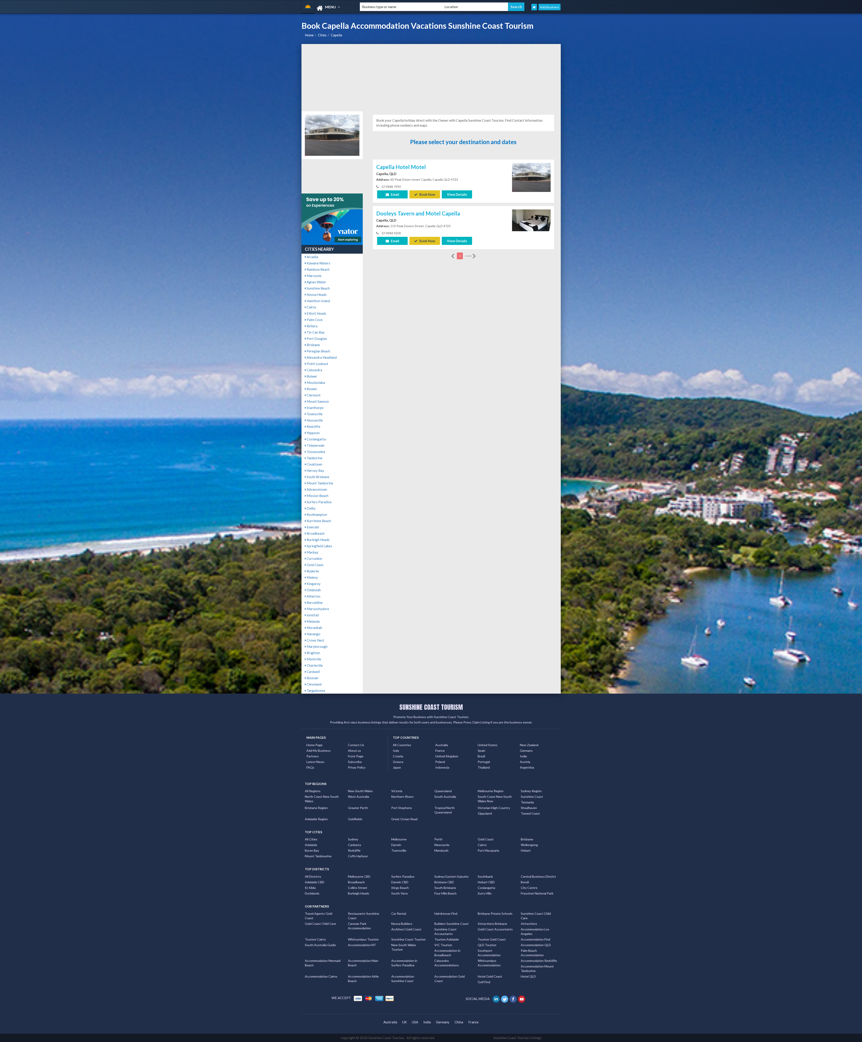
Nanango (313, 634)
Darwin (396, 845)
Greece (398, 762)
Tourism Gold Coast (492, 939)
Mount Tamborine (319, 483)
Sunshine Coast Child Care (536, 916)
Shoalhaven (529, 808)
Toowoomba (315, 452)
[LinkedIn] (496, 999)
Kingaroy (313, 584)
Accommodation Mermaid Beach (323, 963)
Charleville (314, 665)
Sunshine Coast (532, 796)
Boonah (312, 678)
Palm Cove (314, 320)
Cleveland (313, 684)
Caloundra (314, 370)
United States (487, 745)
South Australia (445, 796)
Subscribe (355, 762)
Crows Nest (315, 640)
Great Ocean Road (404, 819)
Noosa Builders (401, 923)
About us (354, 750)
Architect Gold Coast (406, 929)
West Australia (358, 796)
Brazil (481, 756)
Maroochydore (317, 609)
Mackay (312, 552)
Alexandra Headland (321, 357)
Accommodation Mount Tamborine (537, 968)
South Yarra (399, 893)
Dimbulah (313, 590)
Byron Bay (312, 850)
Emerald (312, 527)
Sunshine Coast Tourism (408, 939)
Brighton (313, 653)
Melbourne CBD (359, 876)
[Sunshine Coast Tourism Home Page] (534, 7)
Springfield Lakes (319, 546)
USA (415, 1022)
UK (404, 1022)
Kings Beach (400, 888)
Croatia (398, 756)
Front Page (355, 756)
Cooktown (314, 464)
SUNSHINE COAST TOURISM (431, 707)
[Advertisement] (431, 77)
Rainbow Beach (318, 269)
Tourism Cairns (315, 939)
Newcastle (441, 845)
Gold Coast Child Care (320, 923)
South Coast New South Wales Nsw (495, 799)
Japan (397, 767)
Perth (438, 839)
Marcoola (313, 276)
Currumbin (314, 558)
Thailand (484, 767)
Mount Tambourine (318, 856)
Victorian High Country (494, 808)
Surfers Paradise (319, 502)
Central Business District (538, 876)
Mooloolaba (315, 382)
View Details (457, 194)
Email (394, 194)
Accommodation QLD (536, 945)
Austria (525, 762)
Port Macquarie (488, 850)
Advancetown (316, 489)
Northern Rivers (402, 796)
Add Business (549, 7)
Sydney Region (531, 791)
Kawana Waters (318, 263)
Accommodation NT (362, 945)
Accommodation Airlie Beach (363, 978)
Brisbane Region (316, 808)
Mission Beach (317, 496)
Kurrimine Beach (318, 521)
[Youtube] (522, 999)
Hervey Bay (315, 470)
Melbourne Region (491, 791)
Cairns (311, 307)
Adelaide (311, 845)
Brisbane (313, 345)
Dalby (311, 508)
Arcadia (312, 257)
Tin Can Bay (315, 332)
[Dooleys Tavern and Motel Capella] (531, 220)
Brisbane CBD (444, 882)
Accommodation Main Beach (363, 963)
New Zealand (529, 745)
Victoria (396, 791)
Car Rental (398, 913)
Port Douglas (316, 338)
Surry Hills (485, 893)
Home (309, 35)
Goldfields (355, 819)
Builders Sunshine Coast (451, 923)
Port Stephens (401, 808)
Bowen (311, 389)
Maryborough (317, 646)
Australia (441, 745)
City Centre (529, 888)
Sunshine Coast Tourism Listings (517, 1038)
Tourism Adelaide (446, 939)
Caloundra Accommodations (446, 963)
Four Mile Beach (445, 893)
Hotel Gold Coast (490, 976)
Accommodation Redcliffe (539, 961)
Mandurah (441, 850)
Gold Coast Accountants (495, 929)
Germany (526, 750)
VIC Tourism (443, 945)
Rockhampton (316, 514)
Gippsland (485, 813)
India (523, 756)
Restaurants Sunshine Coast (363, 916)
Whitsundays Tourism (363, 939)
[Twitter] (505, 999)
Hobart (526, 850)
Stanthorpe (314, 408)
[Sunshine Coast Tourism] (327, 8)
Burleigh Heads (318, 540)
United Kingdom (446, 756)
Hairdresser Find (445, 913)
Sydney (353, 839)
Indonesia (442, 767)
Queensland (443, 791)
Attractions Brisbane (492, 923)
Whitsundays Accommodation (489, 963)
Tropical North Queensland (444, 810)
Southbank (485, 876)
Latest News (315, 762)
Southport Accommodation (489, 953)
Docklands (312, 893)
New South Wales (360, 791)
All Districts (313, 876)
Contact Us (356, 745)
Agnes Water (316, 282)
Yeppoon (313, 433)
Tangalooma (315, 690)
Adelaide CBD (314, 882)
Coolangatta (316, 439)
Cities (322, 35)
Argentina (527, 767)
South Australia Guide (320, 945)
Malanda (313, 621)
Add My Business (318, 750)
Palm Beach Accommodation (532, 953)
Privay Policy (356, 767)
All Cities (311, 839)
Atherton (313, 596)
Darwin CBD (399, 882)
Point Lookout (317, 364)
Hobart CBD (486, 882)
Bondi (525, 882)
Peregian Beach (318, 351)
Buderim (312, 571)
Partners (312, 756)
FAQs (310, 767)
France (440, 750)
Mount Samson (317, 401)
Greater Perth (358, 808)
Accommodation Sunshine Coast (402, 978)
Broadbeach (315, 533)
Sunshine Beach (318, 288)
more (468, 255)
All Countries (402, 745)
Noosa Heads (316, 294)
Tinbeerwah (315, 445)
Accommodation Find (535, 939)
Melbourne (399, 839)
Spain (481, 750)
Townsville (314, 414)
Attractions (529, 923)
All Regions (313, 791)
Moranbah (314, 628)
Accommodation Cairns (321, 976)
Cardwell (313, 672)
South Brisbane (317, 477)
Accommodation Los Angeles (535, 931)
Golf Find (484, 982)
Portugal (484, 762)
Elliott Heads (316, 313)
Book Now (427, 194)
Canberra (354, 845)
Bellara (311, 326)
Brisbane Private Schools (495, 913)
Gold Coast (314, 565)
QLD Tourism (487, 945)
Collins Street (357, 888)
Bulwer (311, 376)
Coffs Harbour (358, 856)
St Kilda (310, 888)
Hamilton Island (318, 301)
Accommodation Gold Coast (449, 978)
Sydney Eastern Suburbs (451, 876)
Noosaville (314, 420)
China (459, 1022)
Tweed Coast (530, 813)
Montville (313, 659)
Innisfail (312, 615)
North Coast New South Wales (322, 799)
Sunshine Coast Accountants (445, 931)
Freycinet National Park (537, 893)
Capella (336, 35)
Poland (440, 762)
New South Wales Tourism (403, 947)
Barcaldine (314, 602)
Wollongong (529, 845)
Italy (396, 750)
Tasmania (527, 802)
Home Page (314, 745)
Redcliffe (313, 426)
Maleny (312, 577)
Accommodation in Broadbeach (447, 953)
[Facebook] (513, 999)
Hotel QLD (528, 976)
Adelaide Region (316, 819)
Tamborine (314, 458)
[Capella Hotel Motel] (531, 177)
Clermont (313, 395)
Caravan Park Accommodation (359, 926)
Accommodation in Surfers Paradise (404, 963)
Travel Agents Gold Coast (318, 916)
